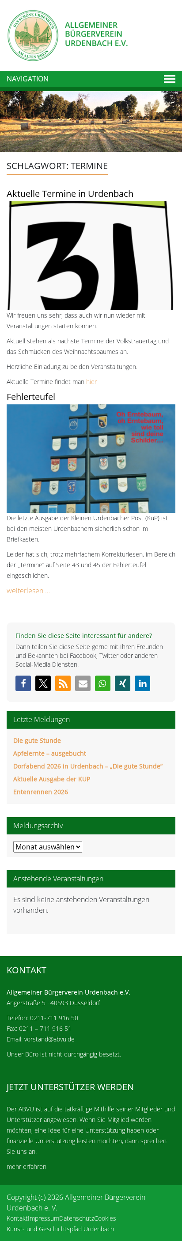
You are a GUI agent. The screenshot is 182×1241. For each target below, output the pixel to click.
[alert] (91, 904)
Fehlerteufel (31, 397)
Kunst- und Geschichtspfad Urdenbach (60, 1229)
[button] (23, 683)
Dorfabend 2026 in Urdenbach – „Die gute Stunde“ (88, 766)
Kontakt (17, 1218)
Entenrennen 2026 (40, 792)
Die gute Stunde (37, 740)
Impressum (43, 1218)
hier (91, 381)
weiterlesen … (28, 591)
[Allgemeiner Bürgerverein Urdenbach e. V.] (67, 34)
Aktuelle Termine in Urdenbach (70, 194)
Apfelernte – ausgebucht (49, 753)
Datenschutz (76, 1218)
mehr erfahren (26, 1166)
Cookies (105, 1218)
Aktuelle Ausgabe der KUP (51, 779)
